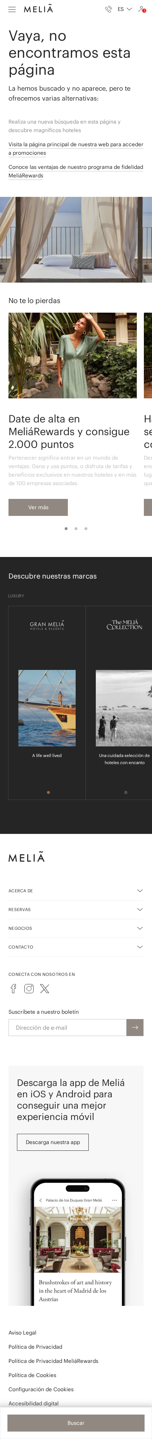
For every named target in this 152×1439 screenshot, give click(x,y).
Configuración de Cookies (41, 1389)
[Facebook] (13, 989)
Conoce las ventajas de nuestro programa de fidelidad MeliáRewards (75, 171)
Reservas (19, 909)
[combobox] (125, 9)
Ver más (38, 507)
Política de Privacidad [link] (35, 1346)
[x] (44, 989)
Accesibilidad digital (33, 1403)
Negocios (20, 928)
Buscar (76, 1423)
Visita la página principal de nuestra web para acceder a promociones (76, 148)
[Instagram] (29, 989)
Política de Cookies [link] (32, 1375)
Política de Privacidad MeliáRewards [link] (53, 1361)
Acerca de (20, 890)
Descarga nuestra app (53, 1142)
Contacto (20, 947)
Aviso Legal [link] (22, 1332)
